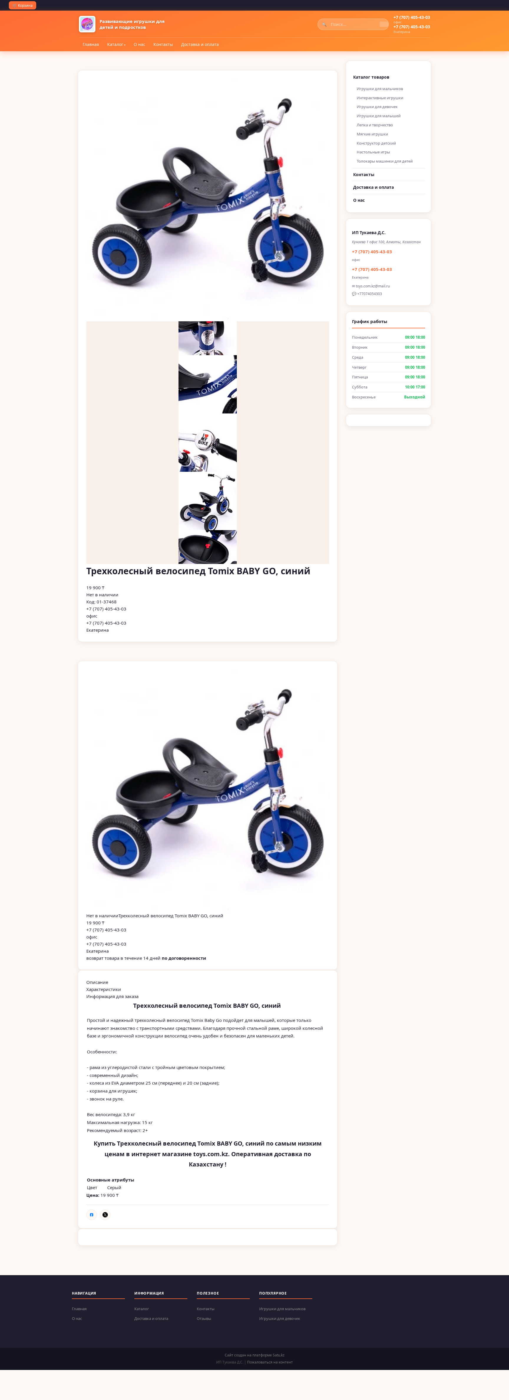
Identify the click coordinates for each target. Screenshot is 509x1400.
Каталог (115, 44)
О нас (139, 44)
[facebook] (91, 1214)
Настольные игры (373, 152)
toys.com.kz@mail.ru (373, 286)
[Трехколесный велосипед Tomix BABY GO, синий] (207, 790)
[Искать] (384, 24)
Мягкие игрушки (372, 134)
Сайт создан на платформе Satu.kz (255, 1355)
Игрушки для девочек (377, 106)
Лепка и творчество (375, 125)
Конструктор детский (376, 143)
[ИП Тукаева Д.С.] (87, 24)
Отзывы (204, 1318)
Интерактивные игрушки (380, 97)
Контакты (163, 44)
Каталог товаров (371, 77)
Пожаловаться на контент (270, 1362)
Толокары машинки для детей (385, 161)
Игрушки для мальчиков (380, 88)
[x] (105, 1214)
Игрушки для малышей (379, 115)
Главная (91, 44)
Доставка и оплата (200, 44)
